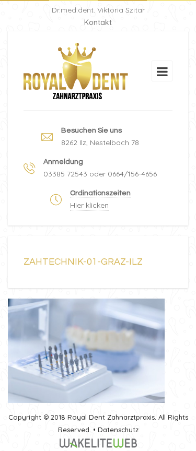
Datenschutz (118, 429)
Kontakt (98, 22)
